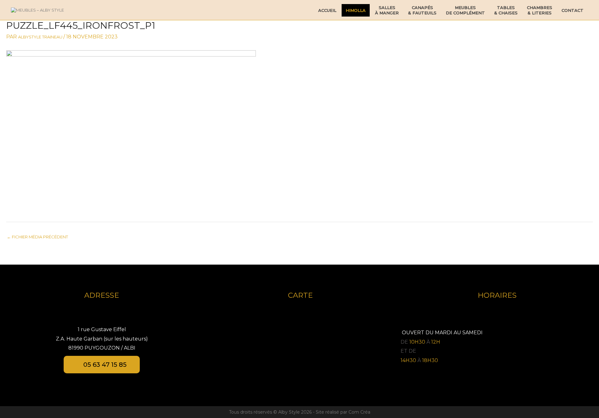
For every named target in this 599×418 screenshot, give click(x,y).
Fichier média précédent (37, 236)
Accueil (327, 10)
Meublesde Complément (465, 10)
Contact (572, 10)
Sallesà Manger (387, 10)
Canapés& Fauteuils (422, 10)
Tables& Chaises (506, 10)
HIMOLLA (356, 10)
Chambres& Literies (539, 10)
